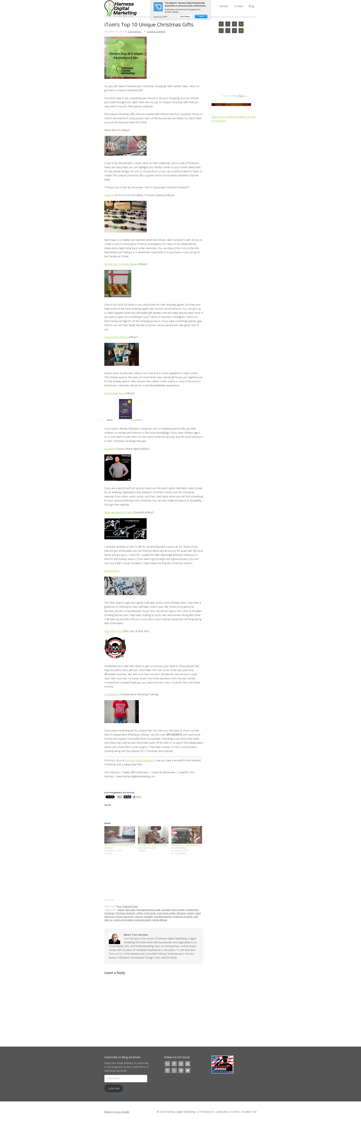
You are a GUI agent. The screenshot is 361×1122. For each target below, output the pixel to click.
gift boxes (181, 913)
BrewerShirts (112, 571)
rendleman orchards (182, 916)
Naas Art (109, 195)
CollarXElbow (112, 694)
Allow (201, 16)
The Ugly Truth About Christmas (152, 845)
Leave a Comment (156, 31)
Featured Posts (130, 906)
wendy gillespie (159, 919)
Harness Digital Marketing (126, 8)
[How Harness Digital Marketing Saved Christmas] (186, 835)
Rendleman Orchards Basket (121, 264)
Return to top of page (116, 1111)
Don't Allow (185, 16)
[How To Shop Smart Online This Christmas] (119, 835)
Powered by (157, 17)
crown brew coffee (166, 913)
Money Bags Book (114, 393)
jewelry (190, 913)
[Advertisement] (153, 879)
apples (121, 909)
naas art (138, 916)
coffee (139, 913)
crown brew (150, 913)
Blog (119, 906)
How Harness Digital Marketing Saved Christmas (185, 846)
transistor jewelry (142, 919)
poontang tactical (162, 916)
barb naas (130, 909)
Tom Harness (134, 31)
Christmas (109, 913)
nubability (148, 916)
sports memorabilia (123, 919)
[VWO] (164, 17)
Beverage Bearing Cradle (118, 512)
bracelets (166, 909)
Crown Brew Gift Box (116, 337)
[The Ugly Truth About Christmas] (153, 835)
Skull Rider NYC (113, 631)
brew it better (178, 909)
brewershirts (192, 909)
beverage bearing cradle (148, 909)
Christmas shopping (125, 913)
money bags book (124, 916)
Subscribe (113, 1088)
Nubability (110, 448)
